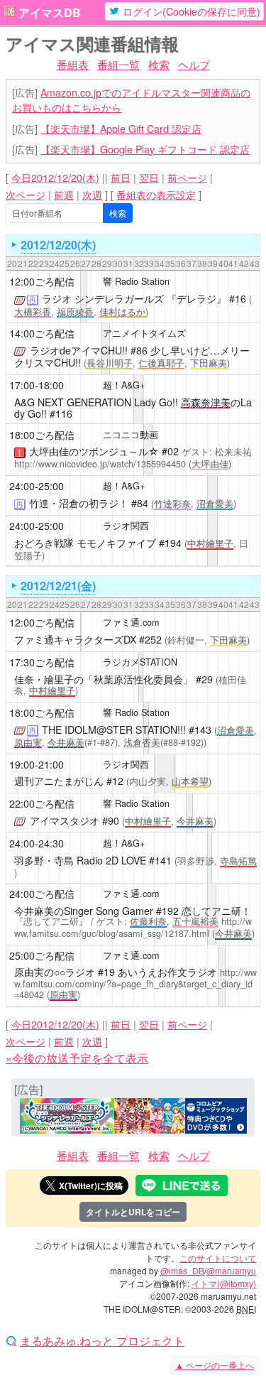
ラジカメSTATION (140, 662)
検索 (159, 64)
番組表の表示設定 (156, 195)
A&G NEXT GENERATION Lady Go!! (96, 402)
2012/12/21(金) (58, 585)
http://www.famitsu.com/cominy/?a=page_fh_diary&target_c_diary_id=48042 (135, 983)
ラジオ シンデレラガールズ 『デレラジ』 (134, 298)
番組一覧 (118, 64)
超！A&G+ (124, 385)
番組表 (73, 64)
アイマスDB (49, 13)
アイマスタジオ (64, 820)
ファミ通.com (131, 622)
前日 (121, 177)
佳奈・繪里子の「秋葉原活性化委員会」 (103, 679)
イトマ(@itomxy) (224, 1283)
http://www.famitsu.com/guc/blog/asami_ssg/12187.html (133, 927)
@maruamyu (231, 1270)
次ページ (25, 195)
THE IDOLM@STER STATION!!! (114, 729)
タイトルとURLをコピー (133, 1211)
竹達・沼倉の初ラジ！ (78, 503)
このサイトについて (217, 1258)
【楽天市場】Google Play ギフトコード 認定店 (145, 149)
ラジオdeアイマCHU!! (79, 350)
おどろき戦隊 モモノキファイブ (85, 543)
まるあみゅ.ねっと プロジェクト (102, 1341)
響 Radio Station (136, 281)
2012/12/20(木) (58, 245)
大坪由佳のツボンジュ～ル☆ (94, 451)
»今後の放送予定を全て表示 (77, 1058)
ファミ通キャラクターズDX (75, 639)
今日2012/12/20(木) (55, 177)
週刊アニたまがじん (59, 781)
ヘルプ (194, 64)
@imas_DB (182, 1270)
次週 (92, 195)
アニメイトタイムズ (144, 333)
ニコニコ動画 (130, 434)
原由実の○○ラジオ (54, 972)
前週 (64, 195)
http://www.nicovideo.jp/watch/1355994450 (100, 463)
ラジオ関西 (126, 525)
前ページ (187, 177)
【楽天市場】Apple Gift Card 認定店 (120, 128)
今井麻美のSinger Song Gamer (83, 911)
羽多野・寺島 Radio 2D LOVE (80, 860)
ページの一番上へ (214, 1365)
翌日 (149, 177)
